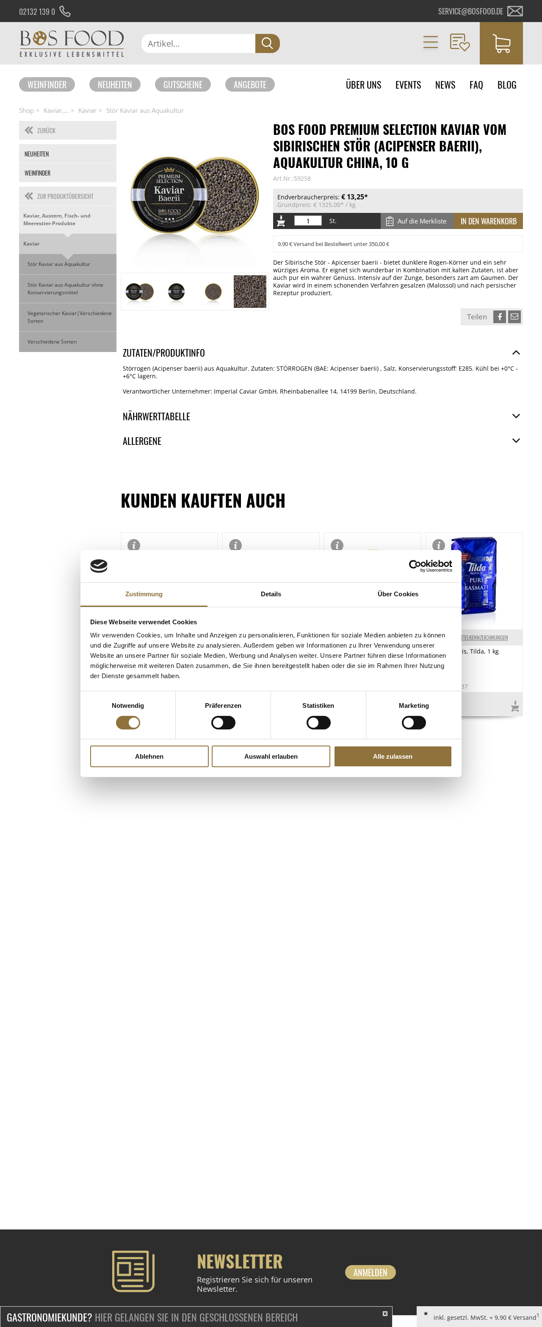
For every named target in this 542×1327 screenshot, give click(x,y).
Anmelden (370, 1272)
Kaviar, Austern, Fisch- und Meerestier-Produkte (57, 219)
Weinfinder (47, 84)
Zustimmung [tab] (144, 594)
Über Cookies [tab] (398, 594)
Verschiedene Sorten (52, 341)
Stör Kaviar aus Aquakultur (145, 110)
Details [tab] (271, 594)
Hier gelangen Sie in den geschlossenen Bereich (152, 1316)
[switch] (223, 722)
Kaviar (87, 110)
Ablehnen (149, 756)
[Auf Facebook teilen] (499, 316)
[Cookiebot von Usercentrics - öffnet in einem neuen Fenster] (415, 566)
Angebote (250, 84)
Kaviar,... (56, 110)
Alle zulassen (392, 756)
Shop (26, 110)
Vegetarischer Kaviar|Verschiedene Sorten (70, 317)
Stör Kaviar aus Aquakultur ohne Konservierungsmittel (65, 288)
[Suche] (267, 43)
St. (333, 221)
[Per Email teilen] (514, 316)
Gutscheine (182, 84)
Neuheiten (115, 84)
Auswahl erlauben (271, 756)
